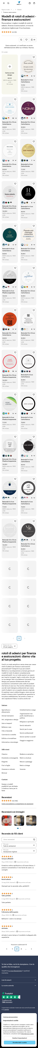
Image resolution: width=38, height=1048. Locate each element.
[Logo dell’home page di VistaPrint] (19, 3)
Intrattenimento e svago (28, 710)
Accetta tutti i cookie (20, 1042)
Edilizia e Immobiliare (9, 738)
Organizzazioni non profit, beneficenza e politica (27, 716)
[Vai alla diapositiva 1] (18, 828)
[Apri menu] (4, 3)
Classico (4, 754)
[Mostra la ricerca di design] (21, 39)
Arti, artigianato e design (10, 719)
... (13, 9)
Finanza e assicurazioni (9, 12)
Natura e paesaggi (26, 761)
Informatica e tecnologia (10, 742)
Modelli (19, 9)
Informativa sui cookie (27, 1033)
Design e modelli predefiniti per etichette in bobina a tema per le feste (10, 787)
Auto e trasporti (7, 723)
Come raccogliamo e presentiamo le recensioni (17, 804)
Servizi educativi (25, 725)
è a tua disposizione (15, 971)
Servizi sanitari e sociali (28, 737)
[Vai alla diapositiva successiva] (35, 821)
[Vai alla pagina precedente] (6, 949)
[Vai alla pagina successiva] (31, 949)
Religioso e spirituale (27, 722)
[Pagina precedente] (13, 638)
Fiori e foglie (6, 765)
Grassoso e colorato (8, 769)
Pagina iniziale (6, 9)
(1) (34, 39)
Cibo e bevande (7, 731)
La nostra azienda (8, 985)
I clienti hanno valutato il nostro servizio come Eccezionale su (18, 1008)
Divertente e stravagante (10, 758)
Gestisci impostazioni (19, 1038)
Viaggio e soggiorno (26, 740)
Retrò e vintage (25, 765)
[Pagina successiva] (24, 638)
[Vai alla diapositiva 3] (20, 828)
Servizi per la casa (26, 729)
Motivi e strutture (25, 758)
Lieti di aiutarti (6, 980)
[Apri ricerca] (8, 3)
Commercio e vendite (9, 734)
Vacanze (22, 769)
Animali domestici (8, 716)
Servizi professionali (26, 733)
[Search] (34, 839)
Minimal (4, 773)
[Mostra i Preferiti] (26, 39)
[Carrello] (34, 3)
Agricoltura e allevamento (6, 711)
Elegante (4, 761)
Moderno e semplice (26, 754)
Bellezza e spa (6, 727)
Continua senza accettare (10, 1017)
